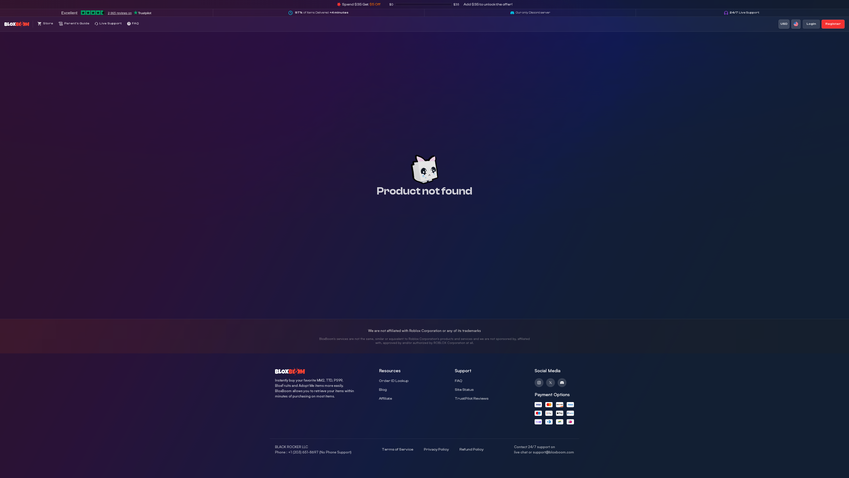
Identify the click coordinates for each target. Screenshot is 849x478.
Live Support (744, 12)
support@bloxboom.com (553, 452)
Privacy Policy (436, 449)
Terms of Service (397, 449)
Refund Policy (471, 449)
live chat (521, 452)
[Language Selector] (796, 24)
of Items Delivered (321, 12)
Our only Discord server (533, 12)
